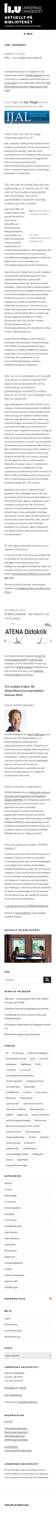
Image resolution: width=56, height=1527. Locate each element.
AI (7, 1053)
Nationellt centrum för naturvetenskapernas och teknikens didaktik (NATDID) (27, 796)
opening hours (37, 1109)
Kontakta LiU (11, 1387)
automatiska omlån (16, 1058)
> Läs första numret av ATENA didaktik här (26, 906)
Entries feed (10, 1324)
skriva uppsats (33, 1131)
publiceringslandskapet (18, 1120)
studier (32, 1137)
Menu (29, 33)
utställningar (29, 1148)
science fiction (14, 1131)
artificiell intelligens (37, 1053)
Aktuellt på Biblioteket (18, 19)
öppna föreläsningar (16, 1165)
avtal (32, 1058)
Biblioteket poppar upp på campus (22, 1034)
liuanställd (29, 1086)
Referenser (41, 1120)
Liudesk (27, 1092)
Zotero (9, 1159)
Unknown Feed (14, 1299)
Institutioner (11, 1447)
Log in (7, 1318)
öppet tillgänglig (35, 734)
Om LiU (8, 1421)
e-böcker (11, 1070)
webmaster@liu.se (27, 1402)
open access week (32, 1103)
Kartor (23, 1387)
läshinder (11, 1098)
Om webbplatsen (13, 1395)
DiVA (38, 1064)
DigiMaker (26, 1064)
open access (12, 1103)
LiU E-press (10, 83)
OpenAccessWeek (16, 1109)
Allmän (8, 1183)
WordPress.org (12, 1336)
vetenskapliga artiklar (17, 1154)
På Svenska (10, 1250)
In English (9, 1214)
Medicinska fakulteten (16, 1432)
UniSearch (29, 1143)
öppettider (22, 1159)
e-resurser (25, 1070)
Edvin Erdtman (23, 913)
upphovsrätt (12, 1148)
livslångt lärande (13, 1226)
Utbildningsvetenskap (16, 1439)
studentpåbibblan (15, 1137)
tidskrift (44, 1137)
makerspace (26, 1098)
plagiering (22, 1114)
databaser (11, 1064)
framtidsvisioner (35, 1081)
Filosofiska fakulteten (15, 1428)
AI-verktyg (17, 1053)
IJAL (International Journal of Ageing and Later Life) (27, 87)
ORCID (9, 1114)
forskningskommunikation (20, 1075)
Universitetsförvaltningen (18, 1450)
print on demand (40, 1114)
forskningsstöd (14, 1081)
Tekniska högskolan (14, 1436)
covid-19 (43, 1058)
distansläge (10, 1195)
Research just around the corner (23, 1126)
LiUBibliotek (12, 1092)
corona (8, 1189)
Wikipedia (38, 1154)
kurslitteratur (13, 1086)
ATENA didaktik (33, 75)
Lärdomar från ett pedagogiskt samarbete (26, 1008)
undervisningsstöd (14, 1275)
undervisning (13, 1143)
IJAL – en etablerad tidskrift (23, 58)
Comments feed (13, 1330)
